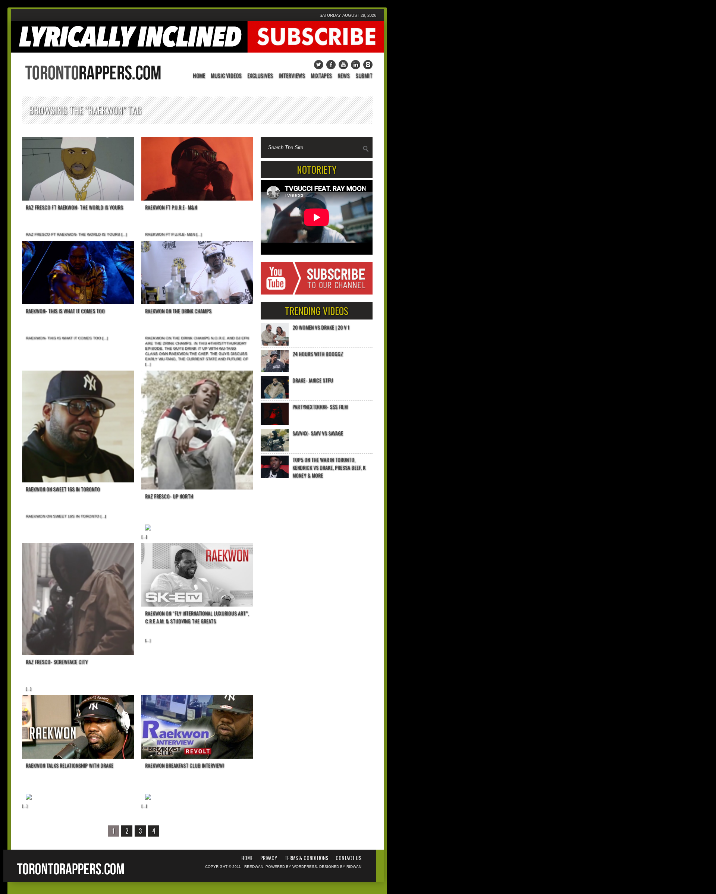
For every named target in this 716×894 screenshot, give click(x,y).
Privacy (268, 857)
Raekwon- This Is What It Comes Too (65, 311)
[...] (123, 234)
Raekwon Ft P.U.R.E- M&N (171, 207)
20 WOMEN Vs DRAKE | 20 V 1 (320, 327)
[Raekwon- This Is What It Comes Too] (78, 272)
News (343, 76)
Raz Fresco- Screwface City (57, 661)
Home (199, 76)
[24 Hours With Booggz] (275, 361)
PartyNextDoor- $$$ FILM (320, 406)
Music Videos (226, 76)
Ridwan (353, 867)
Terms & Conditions (306, 857)
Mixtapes (321, 76)
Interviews (292, 76)
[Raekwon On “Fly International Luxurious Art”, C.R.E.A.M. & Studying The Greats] (197, 575)
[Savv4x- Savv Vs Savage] (275, 440)
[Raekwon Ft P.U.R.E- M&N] (197, 169)
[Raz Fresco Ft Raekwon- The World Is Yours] (78, 169)
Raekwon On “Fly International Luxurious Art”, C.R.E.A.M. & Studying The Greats (197, 617)
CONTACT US (348, 857)
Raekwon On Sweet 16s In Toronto (63, 489)
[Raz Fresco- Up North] (197, 430)
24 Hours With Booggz (317, 354)
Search (366, 149)
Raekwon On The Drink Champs (178, 311)
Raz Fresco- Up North (169, 496)
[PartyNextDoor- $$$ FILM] (275, 414)
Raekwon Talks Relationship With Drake (69, 765)
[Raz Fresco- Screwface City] (78, 599)
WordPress (304, 867)
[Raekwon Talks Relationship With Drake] (78, 727)
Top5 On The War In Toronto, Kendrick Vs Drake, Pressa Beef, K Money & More (328, 467)
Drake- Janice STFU (312, 380)
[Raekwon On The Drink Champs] (197, 272)
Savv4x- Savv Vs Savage (317, 433)
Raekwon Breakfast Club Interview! (184, 765)
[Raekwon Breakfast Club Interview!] (197, 727)
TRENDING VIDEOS (316, 311)
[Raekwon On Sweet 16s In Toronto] (78, 426)
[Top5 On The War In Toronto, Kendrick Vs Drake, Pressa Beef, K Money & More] (275, 467)
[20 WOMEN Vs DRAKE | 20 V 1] (275, 334)
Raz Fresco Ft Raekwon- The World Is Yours (74, 207)
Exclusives (260, 76)
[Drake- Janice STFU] (275, 387)
